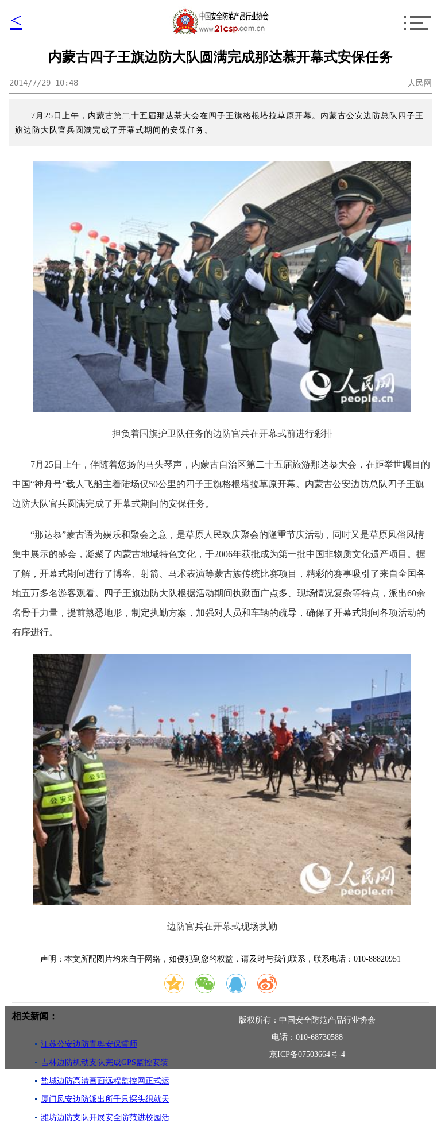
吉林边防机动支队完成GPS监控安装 (104, 1062)
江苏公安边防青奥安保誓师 (89, 1044)
